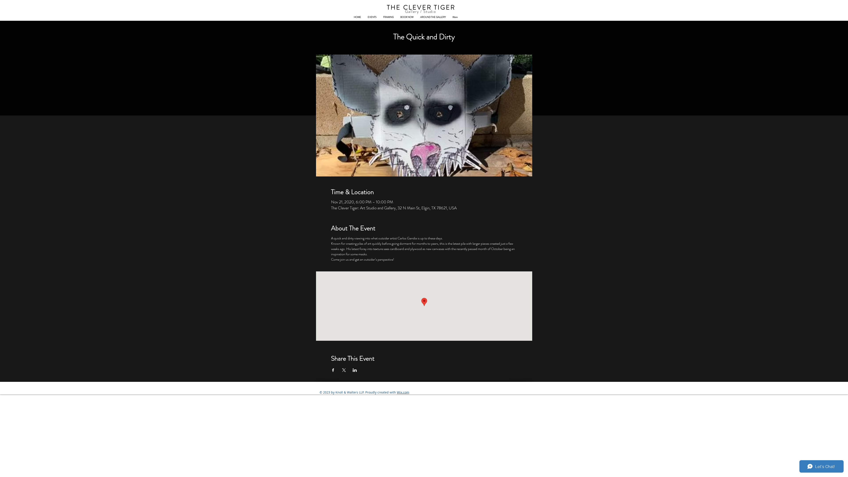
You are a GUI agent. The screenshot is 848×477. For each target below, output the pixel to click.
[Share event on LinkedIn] (355, 370)
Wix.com (403, 392)
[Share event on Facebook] (333, 370)
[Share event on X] (344, 370)
